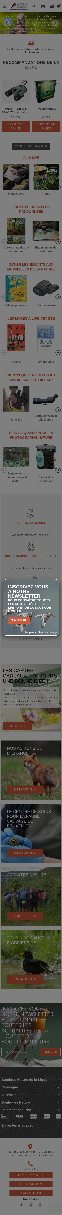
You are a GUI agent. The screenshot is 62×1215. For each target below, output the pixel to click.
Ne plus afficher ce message (41, 632)
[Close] (56, 582)
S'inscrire (19, 620)
